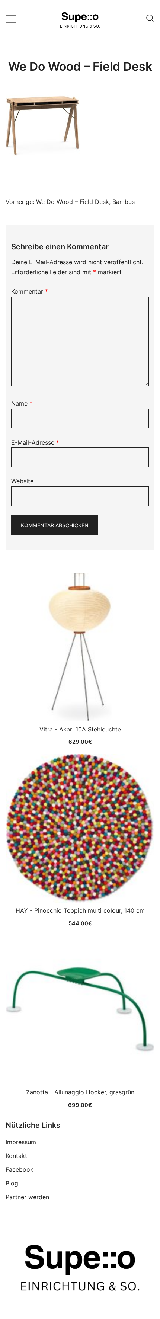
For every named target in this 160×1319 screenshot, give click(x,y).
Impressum (21, 1142)
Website (22, 481)
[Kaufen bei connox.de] (80, 1009)
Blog (12, 1183)
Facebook (19, 1169)
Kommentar (29, 291)
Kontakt (16, 1155)
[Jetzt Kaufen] (80, 647)
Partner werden (27, 1197)
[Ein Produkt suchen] (149, 18)
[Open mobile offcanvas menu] (11, 18)
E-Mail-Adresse (35, 442)
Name (21, 403)
